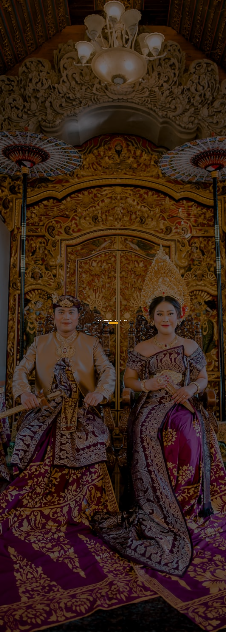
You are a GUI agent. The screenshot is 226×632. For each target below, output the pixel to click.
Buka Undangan (113, 323)
